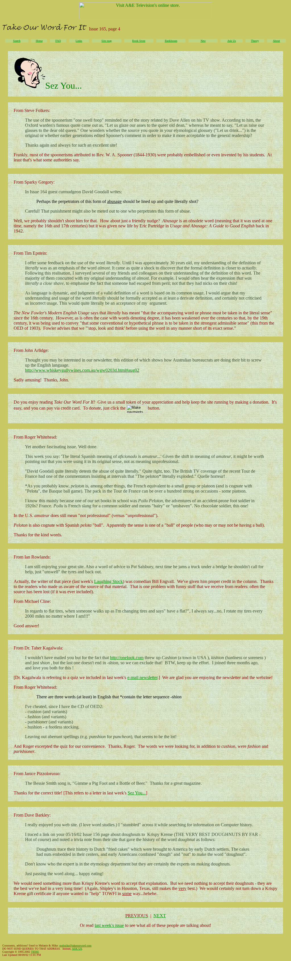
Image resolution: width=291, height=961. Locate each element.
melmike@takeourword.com (75, 945)
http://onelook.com (127, 657)
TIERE (35, 951)
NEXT (159, 915)
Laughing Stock (108, 581)
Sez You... (137, 792)
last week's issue (109, 925)
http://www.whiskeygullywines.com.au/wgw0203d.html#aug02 (82, 370)
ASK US (77, 948)
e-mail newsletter (142, 677)
